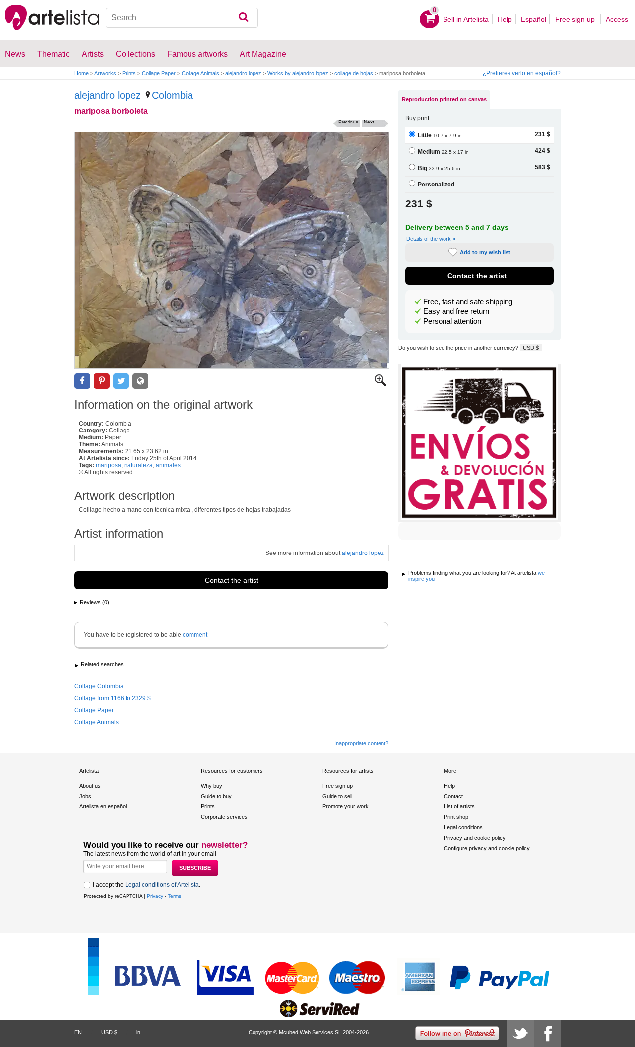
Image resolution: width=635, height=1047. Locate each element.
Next (369, 121)
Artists (93, 54)
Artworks (105, 73)
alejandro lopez (243, 73)
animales (168, 465)
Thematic (53, 54)
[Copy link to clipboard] (140, 381)
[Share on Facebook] (82, 381)
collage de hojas (353, 73)
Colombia (172, 95)
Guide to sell (337, 796)
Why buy (211, 786)
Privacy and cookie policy (475, 838)
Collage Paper (159, 73)
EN (78, 1032)
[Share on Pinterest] (102, 381)
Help (505, 19)
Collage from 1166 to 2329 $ (112, 698)
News (15, 54)
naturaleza (138, 465)
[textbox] (182, 18)
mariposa (108, 465)
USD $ (531, 348)
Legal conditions (463, 827)
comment (195, 634)
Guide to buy (216, 796)
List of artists (459, 806)
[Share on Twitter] (121, 381)
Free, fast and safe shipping (467, 302)
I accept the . (146, 884)
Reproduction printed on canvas (444, 99)
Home (81, 73)
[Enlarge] (380, 384)
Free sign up (576, 19)
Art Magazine (263, 54)
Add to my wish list (485, 252)
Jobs (85, 796)
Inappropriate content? (361, 743)
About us (90, 786)
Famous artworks (197, 54)
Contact (453, 796)
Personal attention (452, 321)
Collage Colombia (99, 686)
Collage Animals (200, 73)
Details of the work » (430, 239)
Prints (129, 73)
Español (533, 19)
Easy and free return (456, 311)
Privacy (155, 896)
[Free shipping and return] (479, 443)
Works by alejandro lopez (297, 73)
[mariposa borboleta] (232, 250)
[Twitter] (520, 1033)
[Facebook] (547, 1033)
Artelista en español (103, 806)
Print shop (456, 817)
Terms (174, 896)
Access (617, 19)
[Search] (243, 18)
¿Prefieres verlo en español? (522, 73)
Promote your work (345, 806)
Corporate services (224, 817)
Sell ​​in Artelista (466, 19)
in (138, 1032)
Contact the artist (231, 580)
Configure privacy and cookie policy (487, 848)
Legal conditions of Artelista (162, 884)
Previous (348, 121)
